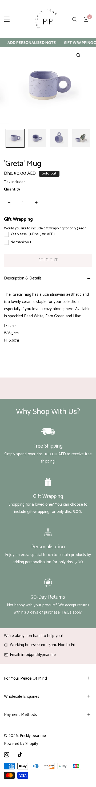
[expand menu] (7, 19)
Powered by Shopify (21, 743)
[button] (86, 19)
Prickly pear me (33, 735)
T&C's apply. (72, 612)
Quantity (12, 189)
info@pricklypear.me (38, 654)
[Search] (74, 19)
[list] (48, 85)
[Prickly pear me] (46, 19)
